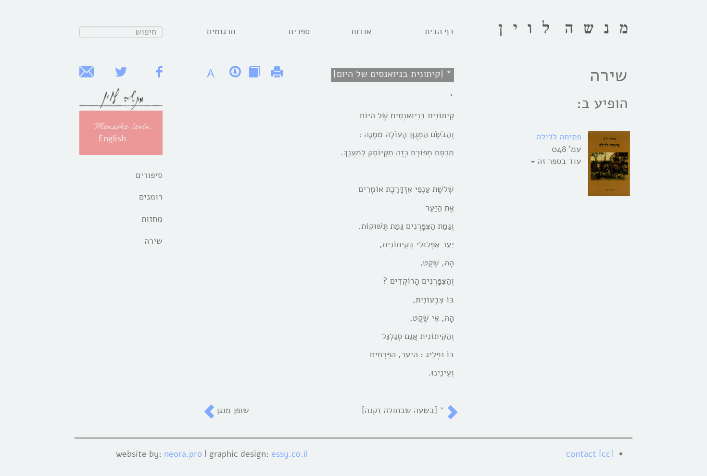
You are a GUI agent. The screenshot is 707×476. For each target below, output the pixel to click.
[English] (121, 126)
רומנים (151, 196)
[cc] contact (589, 454)
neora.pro (183, 454)
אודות (361, 31)
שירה (153, 241)
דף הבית (439, 31)
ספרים (299, 31)
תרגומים (221, 31)
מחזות (152, 219)
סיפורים (149, 175)
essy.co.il (289, 454)
